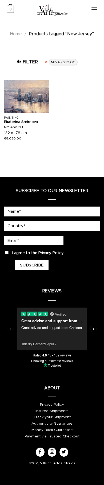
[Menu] (94, 9)
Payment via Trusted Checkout (52, 436)
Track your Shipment (52, 417)
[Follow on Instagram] (52, 452)
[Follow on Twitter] (63, 452)
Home (16, 34)
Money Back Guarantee (52, 430)
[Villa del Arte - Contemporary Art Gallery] (52, 9)
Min (63, 62)
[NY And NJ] (26, 96)
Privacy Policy (51, 253)
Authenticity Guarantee (52, 423)
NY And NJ (13, 127)
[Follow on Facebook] (40, 452)
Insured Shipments (52, 411)
